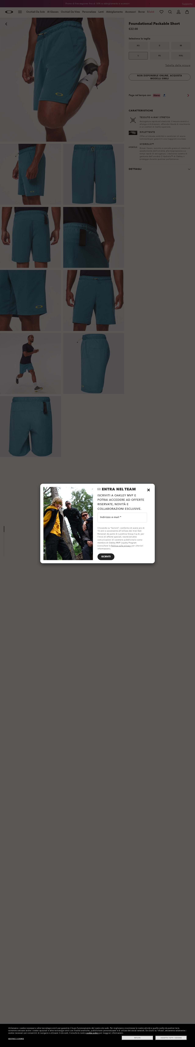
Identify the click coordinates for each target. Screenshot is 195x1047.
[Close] (148, 489)
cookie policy (92, 1033)
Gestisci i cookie (16, 1039)
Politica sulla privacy (121, 546)
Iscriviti (106, 556)
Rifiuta (137, 1038)
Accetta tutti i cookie (171, 1038)
